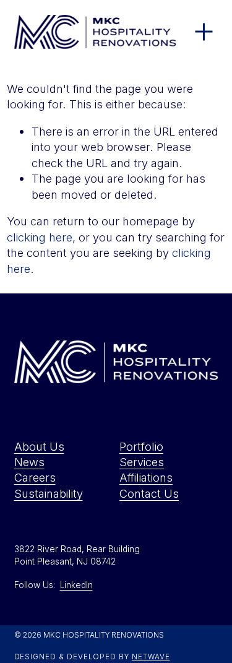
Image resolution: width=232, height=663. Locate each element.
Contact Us (149, 493)
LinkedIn (76, 585)
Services (141, 462)
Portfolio (141, 446)
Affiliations (146, 477)
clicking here (39, 237)
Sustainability (48, 493)
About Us (39, 446)
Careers (35, 477)
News (29, 462)
